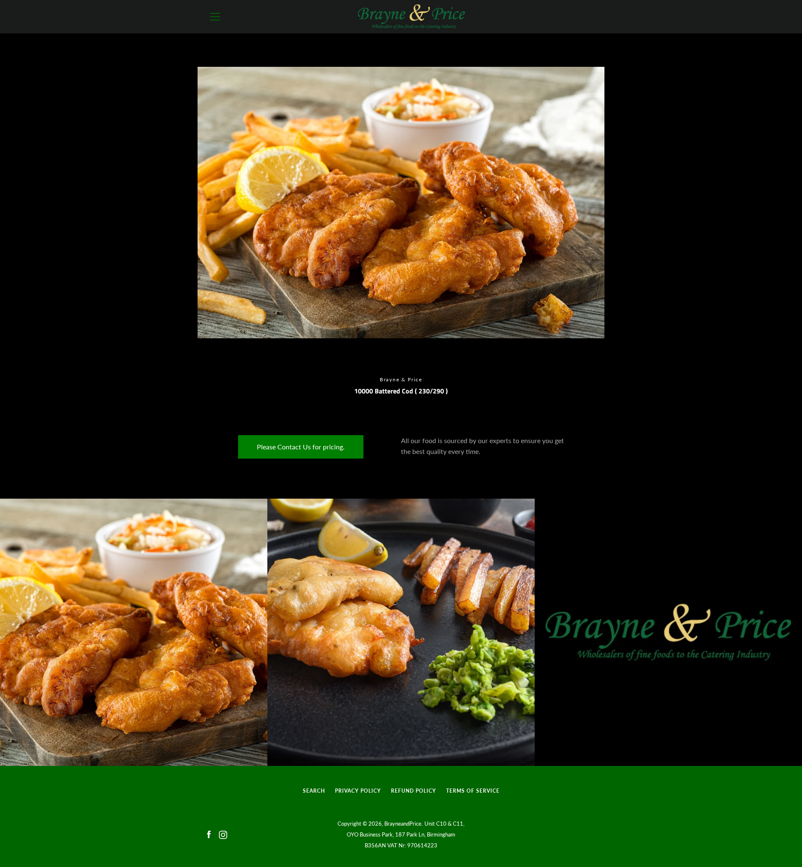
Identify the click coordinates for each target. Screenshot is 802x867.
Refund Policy (413, 791)
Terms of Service (473, 791)
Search (314, 791)
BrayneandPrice (402, 823)
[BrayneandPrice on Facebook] (209, 834)
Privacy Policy (358, 791)
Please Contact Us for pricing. (301, 447)
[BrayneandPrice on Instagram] (223, 834)
